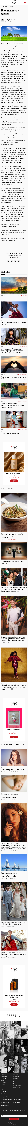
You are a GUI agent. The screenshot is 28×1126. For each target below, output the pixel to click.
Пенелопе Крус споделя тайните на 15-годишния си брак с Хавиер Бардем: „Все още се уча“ (14, 589)
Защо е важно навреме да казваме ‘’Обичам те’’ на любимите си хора (13, 378)
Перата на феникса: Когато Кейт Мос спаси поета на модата (13, 923)
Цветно (11, 6)
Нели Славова (23, 295)
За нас (15, 1080)
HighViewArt (11, 20)
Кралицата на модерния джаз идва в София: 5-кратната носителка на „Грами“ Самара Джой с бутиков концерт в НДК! (14, 686)
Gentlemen (4, 878)
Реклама (15, 1082)
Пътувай (3, 1091)
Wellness (3, 771)
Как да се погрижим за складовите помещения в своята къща (14, 433)
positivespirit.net (13, 238)
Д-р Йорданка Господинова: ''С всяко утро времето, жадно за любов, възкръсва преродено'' (12, 350)
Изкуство (3, 957)
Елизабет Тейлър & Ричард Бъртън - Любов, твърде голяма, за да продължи (13, 954)
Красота (3, 644)
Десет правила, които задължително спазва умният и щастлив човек (12, 405)
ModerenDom (16, 1087)
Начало (5, 6)
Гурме (2, 539)
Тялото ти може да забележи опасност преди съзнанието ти (12, 769)
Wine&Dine (4, 1076)
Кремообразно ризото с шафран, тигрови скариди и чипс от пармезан (13, 536)
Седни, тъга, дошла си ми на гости (13, 298)
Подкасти (3, 1078)
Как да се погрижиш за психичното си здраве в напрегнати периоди (10, 796)
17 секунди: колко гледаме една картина (12, 562)
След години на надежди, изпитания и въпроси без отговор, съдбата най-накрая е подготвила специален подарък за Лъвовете (13, 846)
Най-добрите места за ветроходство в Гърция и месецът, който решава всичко (13, 875)
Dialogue (3, 1082)
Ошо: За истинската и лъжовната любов (13, 323)
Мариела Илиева (22, 374)
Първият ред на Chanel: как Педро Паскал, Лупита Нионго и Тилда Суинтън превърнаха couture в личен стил (13, 639)
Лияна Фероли (23, 346)
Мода (2, 926)
